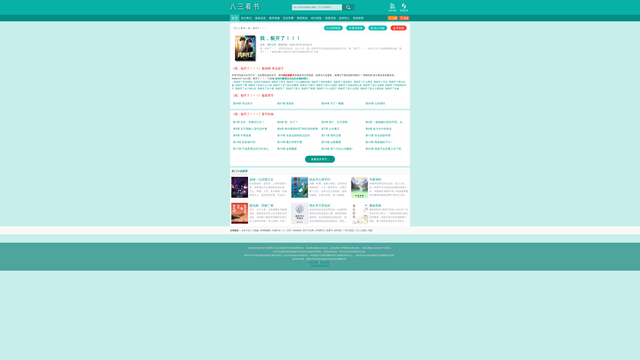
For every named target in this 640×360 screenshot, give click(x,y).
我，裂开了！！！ (257, 28)
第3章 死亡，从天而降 (334, 122)
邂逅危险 (375, 205)
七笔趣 (255, 230)
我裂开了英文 (279, 81)
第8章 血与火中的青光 (379, 128)
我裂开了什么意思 (364, 81)
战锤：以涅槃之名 (262, 179)
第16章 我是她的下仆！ (379, 142)
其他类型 (358, 18)
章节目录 (357, 28)
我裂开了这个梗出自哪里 (286, 85)
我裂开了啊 (241, 85)
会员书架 (392, 10)
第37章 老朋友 (285, 103)
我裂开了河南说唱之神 (350, 85)
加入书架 (379, 28)
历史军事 (288, 18)
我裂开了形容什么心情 (260, 85)
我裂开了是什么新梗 (327, 85)
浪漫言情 (330, 18)
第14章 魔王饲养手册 (289, 142)
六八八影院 (361, 230)
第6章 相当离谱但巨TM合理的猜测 (297, 128)
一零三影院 (348, 230)
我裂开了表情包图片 (322, 81)
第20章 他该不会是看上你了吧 (383, 148)
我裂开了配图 (309, 88)
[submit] (348, 7)
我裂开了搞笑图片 (344, 81)
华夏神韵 (375, 179)
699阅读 (297, 230)
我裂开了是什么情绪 (374, 85)
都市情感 (274, 18)
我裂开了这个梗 (266, 88)
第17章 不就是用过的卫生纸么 (251, 148)
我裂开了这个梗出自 (246, 88)
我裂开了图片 (293, 88)
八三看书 (240, 28)
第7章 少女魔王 (330, 128)
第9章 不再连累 (242, 135)
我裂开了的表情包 (244, 81)
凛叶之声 (271, 44)
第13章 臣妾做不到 (244, 142)
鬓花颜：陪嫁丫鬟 (262, 205)
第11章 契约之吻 (331, 135)
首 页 (235, 18)
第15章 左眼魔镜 (331, 142)
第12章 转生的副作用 (378, 135)
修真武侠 (260, 18)
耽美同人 (344, 18)
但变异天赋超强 (262, 81)
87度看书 (320, 230)
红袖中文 (276, 230)
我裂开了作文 (381, 81)
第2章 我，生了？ (287, 122)
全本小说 (246, 230)
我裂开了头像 (392, 88)
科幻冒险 (316, 18)
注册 (394, 18)
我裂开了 (280, 88)
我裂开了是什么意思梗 (372, 88)
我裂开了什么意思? (327, 88)
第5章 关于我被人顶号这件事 (250, 128)
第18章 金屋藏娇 (287, 148)
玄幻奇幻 (246, 18)
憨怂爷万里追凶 (319, 205)
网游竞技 (302, 18)
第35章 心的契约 (375, 103)
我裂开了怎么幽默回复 (299, 81)
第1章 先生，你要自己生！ (248, 122)
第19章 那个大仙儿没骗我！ (337, 148)
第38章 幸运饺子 (243, 103)
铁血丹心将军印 (319, 179)
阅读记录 (404, 10)
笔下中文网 (308, 230)
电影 (370, 230)
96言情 (337, 230)
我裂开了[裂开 (308, 85)
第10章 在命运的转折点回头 (293, 135)
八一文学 (287, 230)
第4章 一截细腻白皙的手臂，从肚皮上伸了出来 (385, 122)
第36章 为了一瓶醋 (332, 103)
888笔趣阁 (265, 230)
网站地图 (313, 262)
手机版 (400, 28)
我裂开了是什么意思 (349, 88)
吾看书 (329, 230)
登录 (406, 18)
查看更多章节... (320, 159)
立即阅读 (335, 28)
